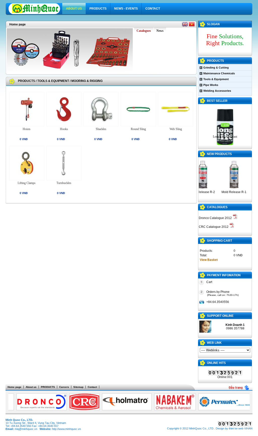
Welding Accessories (217, 90)
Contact (152, 8)
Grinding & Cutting (216, 67)
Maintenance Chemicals (219, 73)
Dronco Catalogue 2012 (216, 218)
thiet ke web (236, 428)
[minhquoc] (35, 13)
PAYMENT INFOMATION (224, 275)
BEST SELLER (217, 101)
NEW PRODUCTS (219, 154)
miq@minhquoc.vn (26, 428)
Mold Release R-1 (230, 192)
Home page (17, 24)
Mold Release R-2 (198, 192)
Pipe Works (210, 84)
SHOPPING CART (219, 240)
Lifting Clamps (27, 183)
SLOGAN (213, 24)
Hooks (64, 129)
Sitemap (78, 387)
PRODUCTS (98, 8)
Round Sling (138, 129)
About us (74, 8)
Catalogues (217, 207)
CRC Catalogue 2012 (214, 227)
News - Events (126, 8)
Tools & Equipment (53, 81)
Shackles (101, 129)
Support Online (220, 316)
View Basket (209, 260)
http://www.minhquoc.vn (66, 428)
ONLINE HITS (216, 363)
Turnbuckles (63, 183)
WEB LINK (214, 343)
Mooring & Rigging (87, 81)
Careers (64, 387)
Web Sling (176, 129)
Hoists (26, 129)
